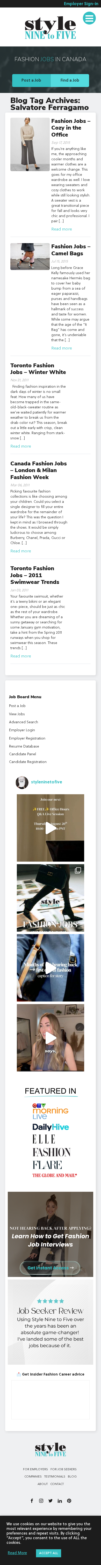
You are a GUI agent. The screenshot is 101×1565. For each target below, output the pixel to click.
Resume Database (24, 746)
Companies (33, 1476)
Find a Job (70, 80)
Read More (17, 1553)
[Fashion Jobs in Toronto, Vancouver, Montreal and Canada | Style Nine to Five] (50, 26)
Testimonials (18, 43)
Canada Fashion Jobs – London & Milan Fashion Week (38, 470)
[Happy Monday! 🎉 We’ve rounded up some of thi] (50, 898)
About (43, 1484)
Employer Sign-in (81, 4)
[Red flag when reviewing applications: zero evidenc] (50, 1037)
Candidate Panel (22, 754)
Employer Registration (27, 738)
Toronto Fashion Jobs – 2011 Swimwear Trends (34, 575)
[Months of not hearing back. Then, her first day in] (50, 968)
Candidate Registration (28, 762)
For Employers (35, 1469)
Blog (72, 1476)
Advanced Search (23, 722)
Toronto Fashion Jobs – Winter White (38, 369)
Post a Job (31, 80)
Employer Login (22, 730)
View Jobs (17, 714)
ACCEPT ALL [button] (48, 1553)
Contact (57, 1484)
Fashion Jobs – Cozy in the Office (70, 128)
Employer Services (23, 14)
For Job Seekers (64, 1469)
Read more (61, 229)
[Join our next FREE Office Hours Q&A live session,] (50, 828)
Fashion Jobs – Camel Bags (70, 250)
